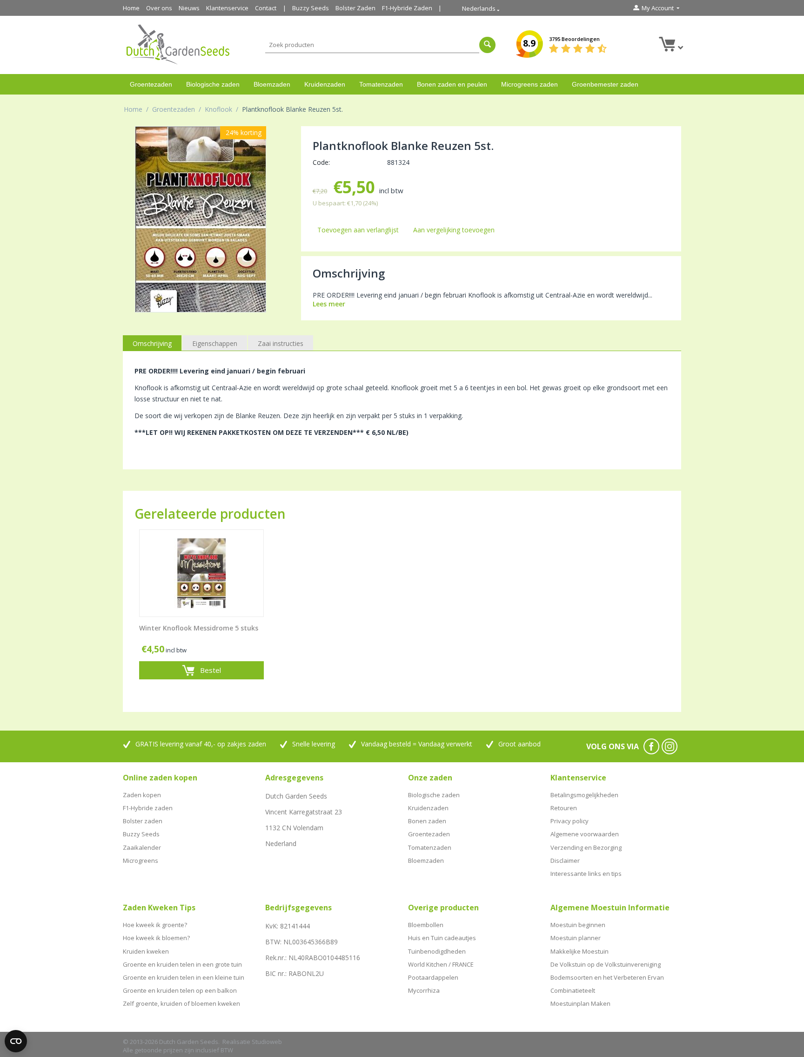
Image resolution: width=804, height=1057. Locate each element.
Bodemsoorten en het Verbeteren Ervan (607, 977)
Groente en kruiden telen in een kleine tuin (183, 977)
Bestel (210, 670)
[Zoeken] (487, 45)
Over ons (159, 8)
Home (131, 8)
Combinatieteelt (572, 990)
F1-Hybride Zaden (407, 8)
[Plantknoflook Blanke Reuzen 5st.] (200, 219)
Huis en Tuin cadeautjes (442, 938)
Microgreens (140, 860)
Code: (321, 162)
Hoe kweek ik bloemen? (156, 938)
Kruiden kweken (146, 951)
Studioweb (267, 1041)
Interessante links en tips (586, 873)
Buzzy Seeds (310, 8)
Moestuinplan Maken (580, 1003)
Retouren (563, 808)
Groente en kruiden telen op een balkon (180, 990)
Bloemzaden (272, 84)
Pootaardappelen (433, 977)
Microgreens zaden (529, 84)
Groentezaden (151, 84)
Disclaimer (565, 860)
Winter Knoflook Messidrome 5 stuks (198, 628)
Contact (265, 8)
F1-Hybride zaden (148, 808)
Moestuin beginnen (577, 925)
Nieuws (189, 8)
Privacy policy (569, 821)
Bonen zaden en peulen (452, 84)
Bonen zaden (427, 821)
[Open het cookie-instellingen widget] (16, 1041)
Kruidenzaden (324, 84)
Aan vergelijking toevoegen (454, 229)
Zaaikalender (142, 847)
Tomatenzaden (381, 84)
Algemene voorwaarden (584, 834)
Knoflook (218, 109)
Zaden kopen (142, 795)
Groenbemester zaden (605, 84)
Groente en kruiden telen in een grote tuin (182, 964)
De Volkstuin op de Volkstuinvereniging (605, 964)
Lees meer (329, 303)
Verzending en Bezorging (586, 847)
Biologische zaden (213, 84)
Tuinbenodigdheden (437, 951)
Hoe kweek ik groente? (155, 925)
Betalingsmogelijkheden (584, 795)
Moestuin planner (575, 938)
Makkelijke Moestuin (579, 951)
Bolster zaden (142, 821)
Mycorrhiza (424, 990)
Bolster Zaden (355, 8)
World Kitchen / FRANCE (441, 964)
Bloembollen (425, 925)
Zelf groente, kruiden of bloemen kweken (181, 1003)
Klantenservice (227, 8)
